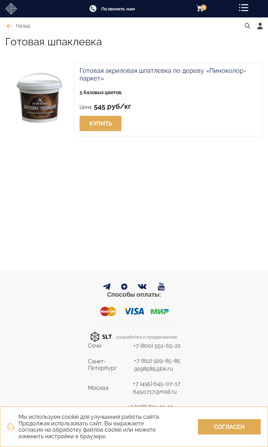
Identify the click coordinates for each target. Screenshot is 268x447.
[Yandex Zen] (124, 287)
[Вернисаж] (24, 9)
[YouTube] (161, 286)
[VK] (142, 288)
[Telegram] (107, 287)
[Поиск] (247, 26)
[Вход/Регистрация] (260, 26)
